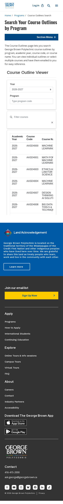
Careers (9, 389)
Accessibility (12, 407)
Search (48, 6)
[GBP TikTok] (49, 487)
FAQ (7, 373)
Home (8, 15)
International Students (17, 333)
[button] (31, 37)
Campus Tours (13, 361)
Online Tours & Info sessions (20, 355)
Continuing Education (17, 339)
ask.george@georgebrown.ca (21, 477)
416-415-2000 (12, 472)
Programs (19, 15)
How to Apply (12, 327)
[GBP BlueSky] (28, 487)
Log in (36, 5)
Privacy (42, 493)
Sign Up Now (29, 295)
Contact (9, 395)
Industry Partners (14, 401)
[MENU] (56, 5)
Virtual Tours (12, 367)
